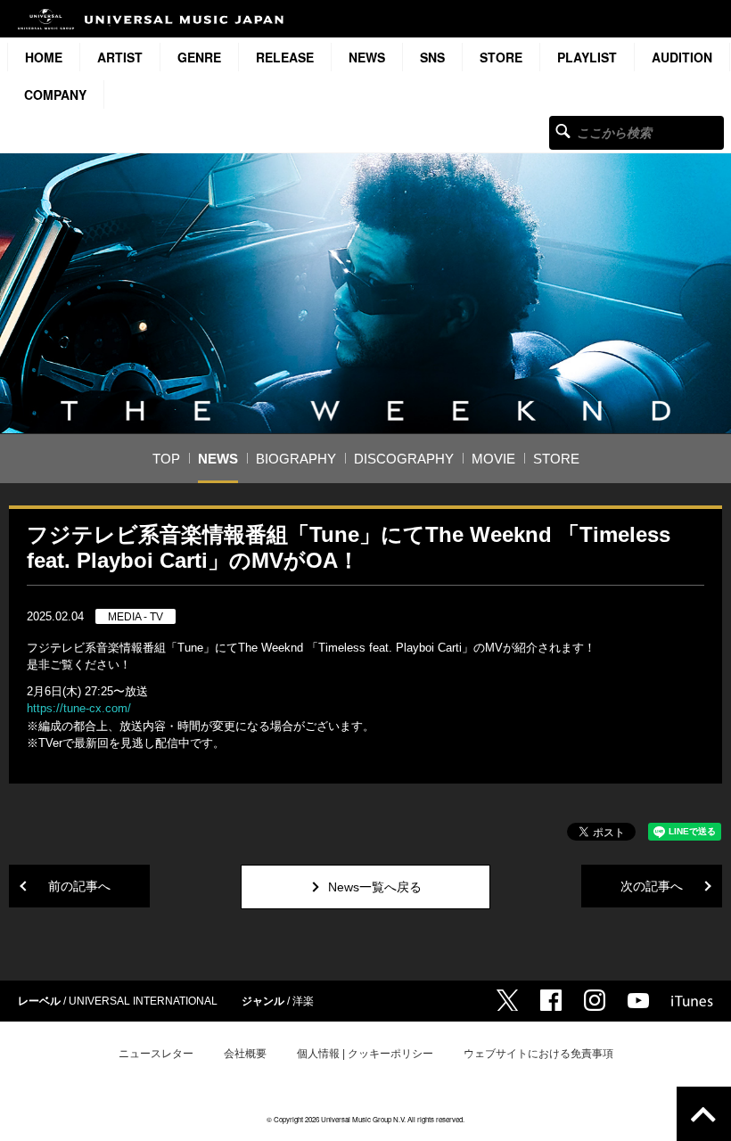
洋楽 (303, 1001)
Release (285, 57)
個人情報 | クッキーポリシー (365, 1053)
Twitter (507, 1000)
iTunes (692, 1001)
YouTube (638, 1000)
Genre (199, 57)
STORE (501, 57)
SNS (432, 57)
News (367, 57)
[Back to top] (704, 1114)
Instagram (594, 1000)
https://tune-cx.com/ (79, 708)
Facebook (551, 1000)
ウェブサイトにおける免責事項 (538, 1053)
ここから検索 (563, 130)
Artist (120, 57)
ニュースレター (156, 1053)
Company (55, 94)
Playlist (587, 57)
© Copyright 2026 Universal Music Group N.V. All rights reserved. (365, 1119)
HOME (43, 57)
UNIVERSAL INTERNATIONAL (143, 1001)
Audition (682, 57)
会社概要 (245, 1053)
